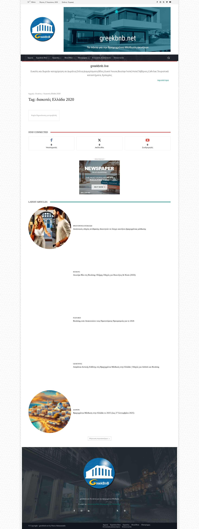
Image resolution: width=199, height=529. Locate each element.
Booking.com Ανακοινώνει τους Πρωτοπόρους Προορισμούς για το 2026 (103, 321)
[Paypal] (96, 511)
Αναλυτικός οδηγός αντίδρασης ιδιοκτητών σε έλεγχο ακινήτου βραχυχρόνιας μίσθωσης (109, 229)
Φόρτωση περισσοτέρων (98, 438)
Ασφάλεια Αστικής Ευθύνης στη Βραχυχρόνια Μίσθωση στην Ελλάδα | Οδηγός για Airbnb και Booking (116, 367)
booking (76, 272)
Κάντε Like (51, 139)
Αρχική (31, 94)
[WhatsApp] (132, 511)
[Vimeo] (167, 2)
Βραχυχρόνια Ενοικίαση (82, 226)
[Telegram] (103, 511)
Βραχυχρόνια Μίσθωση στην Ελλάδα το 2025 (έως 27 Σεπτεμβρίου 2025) (103, 413)
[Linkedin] (88, 511)
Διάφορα (76, 410)
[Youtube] (170, 2)
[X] (163, 2)
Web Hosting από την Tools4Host (108, 504)
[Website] (124, 511)
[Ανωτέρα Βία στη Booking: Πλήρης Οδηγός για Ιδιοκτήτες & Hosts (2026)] (49, 273)
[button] (168, 58)
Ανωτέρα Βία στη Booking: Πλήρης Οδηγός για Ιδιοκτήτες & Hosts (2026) (104, 275)
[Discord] (67, 511)
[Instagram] (160, 2)
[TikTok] (110, 511)
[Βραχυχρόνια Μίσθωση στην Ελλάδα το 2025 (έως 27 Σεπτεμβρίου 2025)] (49, 411)
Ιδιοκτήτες (77, 364)
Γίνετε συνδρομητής (147, 139)
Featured (77, 318)
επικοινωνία (91, 504)
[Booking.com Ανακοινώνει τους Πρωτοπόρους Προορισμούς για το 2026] (49, 319)
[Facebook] (157, 2)
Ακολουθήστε (99, 139)
